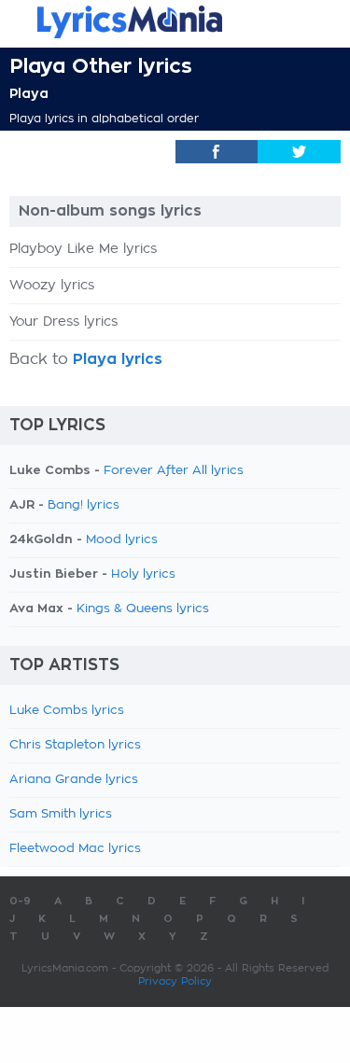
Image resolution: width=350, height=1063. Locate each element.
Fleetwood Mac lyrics (75, 849)
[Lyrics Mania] (175, 22)
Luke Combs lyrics (66, 711)
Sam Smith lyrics (60, 814)
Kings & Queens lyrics (143, 609)
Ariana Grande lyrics (73, 780)
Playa (29, 93)
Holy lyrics (143, 574)
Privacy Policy (175, 981)
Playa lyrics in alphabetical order (104, 118)
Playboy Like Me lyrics (83, 249)
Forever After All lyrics (174, 471)
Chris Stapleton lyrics (75, 745)
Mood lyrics (122, 540)
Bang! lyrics (83, 505)
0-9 (20, 901)
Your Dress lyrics (63, 322)
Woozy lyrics (51, 285)
